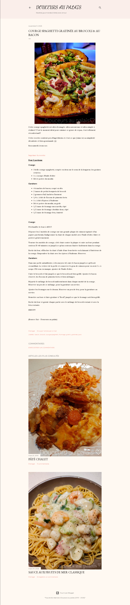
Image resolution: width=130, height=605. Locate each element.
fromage (62, 334)
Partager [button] (31, 331)
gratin (68, 334)
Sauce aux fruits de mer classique (56, 572)
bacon (37, 334)
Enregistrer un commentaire (41, 348)
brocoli (42, 334)
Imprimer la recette (36, 155)
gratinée (74, 334)
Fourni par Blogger (67, 593)
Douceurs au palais (58, 7)
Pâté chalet (38, 459)
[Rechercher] (100, 7)
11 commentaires (43, 464)
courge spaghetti (52, 334)
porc (80, 334)
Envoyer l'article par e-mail (47, 331)
